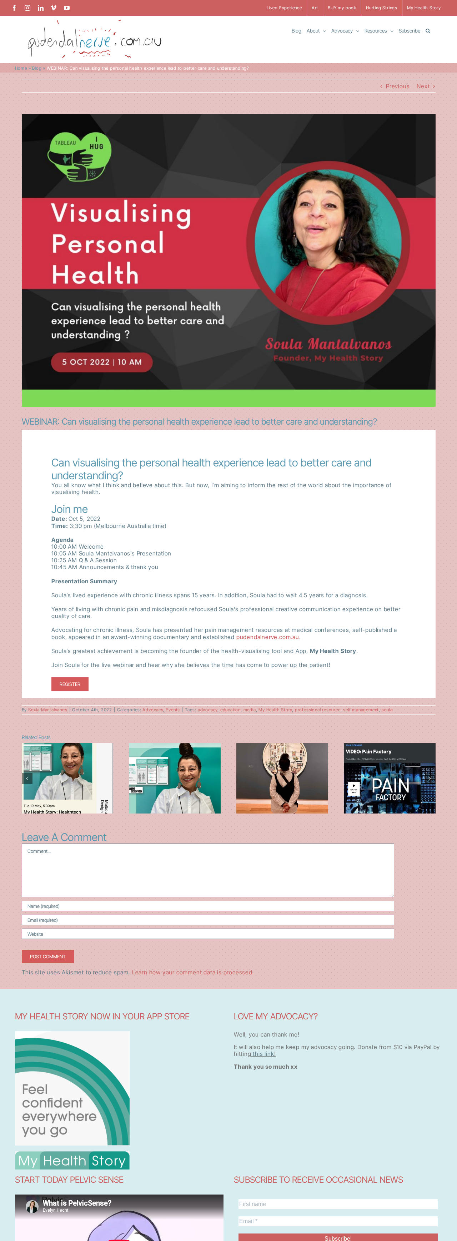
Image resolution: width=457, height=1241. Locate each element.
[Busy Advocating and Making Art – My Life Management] (282, 778)
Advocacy (152, 709)
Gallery (67, 759)
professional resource (318, 709)
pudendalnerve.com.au (267, 637)
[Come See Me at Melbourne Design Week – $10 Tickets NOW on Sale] (68, 778)
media (249, 709)
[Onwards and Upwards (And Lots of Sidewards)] (175, 778)
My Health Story (275, 709)
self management (361, 709)
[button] (428, 30)
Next (423, 86)
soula (387, 709)
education (230, 709)
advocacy (207, 709)
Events (173, 709)
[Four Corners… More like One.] (390, 778)
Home (21, 68)
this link (262, 1053)
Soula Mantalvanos (47, 709)
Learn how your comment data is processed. (193, 972)
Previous (398, 86)
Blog (36, 68)
